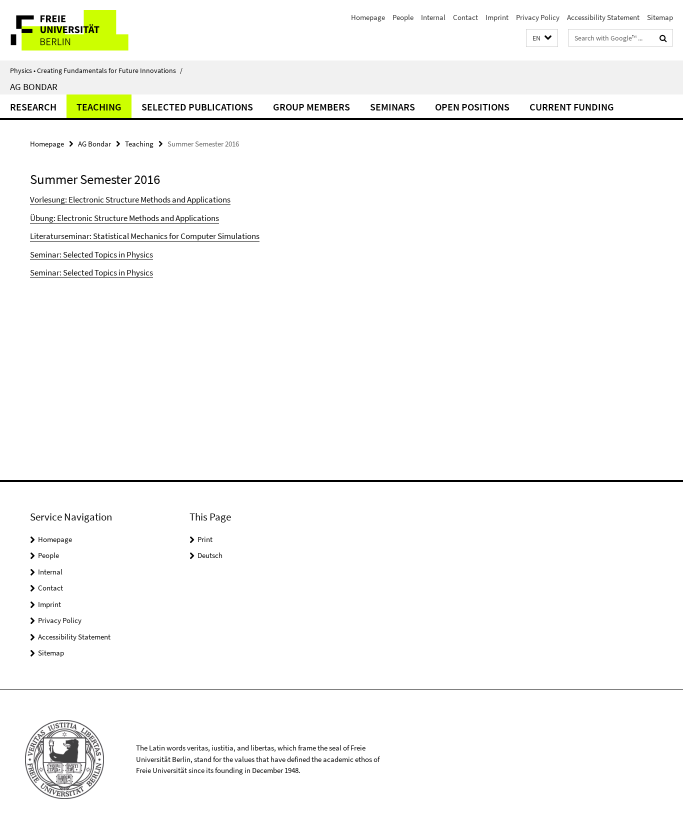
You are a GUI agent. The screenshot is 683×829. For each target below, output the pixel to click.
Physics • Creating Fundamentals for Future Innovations (96, 70)
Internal (433, 17)
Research (33, 106)
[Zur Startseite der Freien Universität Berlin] (84, 30)
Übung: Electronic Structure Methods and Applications (124, 218)
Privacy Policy (538, 17)
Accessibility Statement (603, 17)
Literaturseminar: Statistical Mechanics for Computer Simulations (145, 236)
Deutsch (210, 555)
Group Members (311, 106)
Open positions (472, 106)
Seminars (392, 106)
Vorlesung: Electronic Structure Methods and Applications (130, 199)
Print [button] (205, 539)
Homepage (368, 17)
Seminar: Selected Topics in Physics (91, 254)
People (403, 17)
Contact (465, 17)
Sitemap (660, 17)
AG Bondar (34, 86)
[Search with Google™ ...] (663, 38)
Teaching (99, 106)
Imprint (497, 17)
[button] (542, 38)
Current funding (572, 106)
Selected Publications (197, 106)
